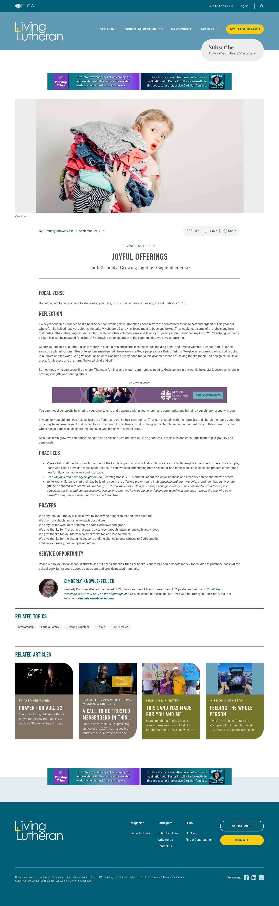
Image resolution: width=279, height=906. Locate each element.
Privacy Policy (159, 877)
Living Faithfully (139, 246)
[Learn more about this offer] (139, 89)
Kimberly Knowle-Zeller (59, 231)
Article (101, 627)
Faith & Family (50, 627)
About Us (209, 29)
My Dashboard (245, 29)
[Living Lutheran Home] (39, 31)
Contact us (165, 846)
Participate (181, 29)
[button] (261, 6)
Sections (108, 29)
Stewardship (26, 627)
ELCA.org (191, 833)
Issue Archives (140, 833)
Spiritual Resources (144, 29)
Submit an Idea (168, 833)
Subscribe (242, 826)
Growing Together (78, 627)
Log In (243, 6)
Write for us (165, 840)
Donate (242, 840)
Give (220, 6)
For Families (120, 627)
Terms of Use (143, 877)
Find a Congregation (199, 840)
